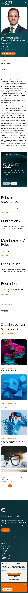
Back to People (6, 503)
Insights (5, 553)
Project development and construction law (13, 307)
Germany (15, 475)
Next (14, 183)
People (4, 548)
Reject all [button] (14, 576)
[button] (5, 212)
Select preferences (14, 579)
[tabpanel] (14, 188)
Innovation (6, 555)
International (12, 368)
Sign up (5, 530)
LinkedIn (3, 69)
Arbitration (5, 311)
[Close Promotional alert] (25, 585)
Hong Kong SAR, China (9, 49)
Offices (5, 550)
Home (4, 543)
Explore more (7, 589)
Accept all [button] (14, 573)
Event (5, 368)
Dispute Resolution (7, 309)
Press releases (7, 475)
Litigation (15, 309)
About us (6, 558)
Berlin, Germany (7, 47)
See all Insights (7, 333)
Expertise (6, 546)
